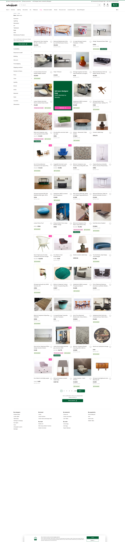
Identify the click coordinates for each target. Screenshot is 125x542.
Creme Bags (65, 423)
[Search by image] (99, 5)
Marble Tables (91, 420)
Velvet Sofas (90, 418)
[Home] (11, 5)
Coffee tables (16, 416)
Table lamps (16, 418)
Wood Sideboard (91, 414)
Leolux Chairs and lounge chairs (45, 418)
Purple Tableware (67, 428)
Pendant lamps (17, 414)
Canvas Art (65, 414)
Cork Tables (65, 418)
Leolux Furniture (41, 416)
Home (15, 13)
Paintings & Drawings (18, 420)
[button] (85, 1)
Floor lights (16, 422)
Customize (92, 540)
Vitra (89, 416)
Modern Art (40, 423)
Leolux (39, 414)
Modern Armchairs (42, 428)
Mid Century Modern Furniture (44, 425)
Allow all (92, 537)
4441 (75, 391)
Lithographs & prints (18, 426)
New (19, 13)
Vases (15, 424)
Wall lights (16, 429)
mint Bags (65, 425)
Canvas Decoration (67, 416)
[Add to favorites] (51, 42)
